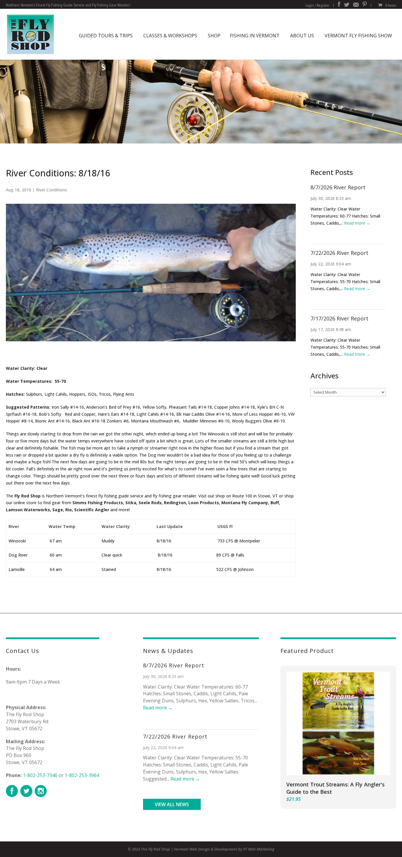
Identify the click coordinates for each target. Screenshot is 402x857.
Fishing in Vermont (255, 35)
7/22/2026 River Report (339, 252)
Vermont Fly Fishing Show (358, 35)
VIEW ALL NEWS (172, 804)
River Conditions (51, 190)
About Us (302, 35)
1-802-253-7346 (40, 775)
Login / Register (317, 5)
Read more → (357, 223)
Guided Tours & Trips (106, 35)
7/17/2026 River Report (339, 318)
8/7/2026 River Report (338, 187)
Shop (214, 35)
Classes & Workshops (170, 35)
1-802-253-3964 (82, 775)
